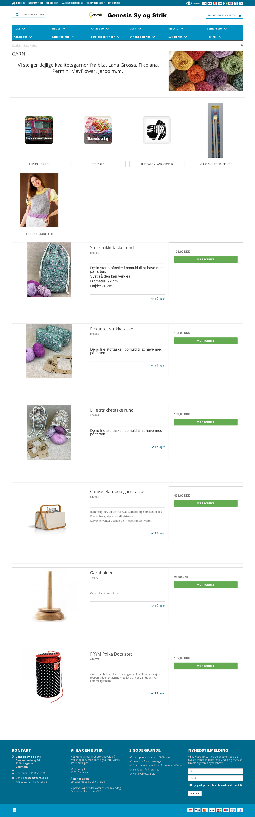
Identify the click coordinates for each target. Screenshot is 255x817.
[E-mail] (215, 778)
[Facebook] (14, 810)
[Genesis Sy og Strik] (127, 15)
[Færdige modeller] (39, 200)
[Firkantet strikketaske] (49, 361)
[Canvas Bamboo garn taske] (49, 523)
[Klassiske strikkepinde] (215, 130)
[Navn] (215, 771)
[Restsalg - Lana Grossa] (156, 130)
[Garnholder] (49, 605)
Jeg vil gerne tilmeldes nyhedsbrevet (217, 784)
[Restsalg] (98, 130)
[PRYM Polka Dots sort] (49, 686)
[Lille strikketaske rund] (49, 442)
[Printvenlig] (241, 45)
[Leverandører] (39, 130)
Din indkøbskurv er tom (222, 15)
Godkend (195, 793)
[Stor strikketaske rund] (49, 279)
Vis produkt (205, 259)
